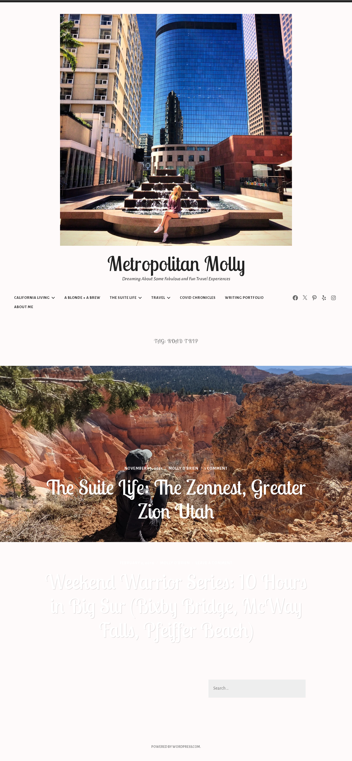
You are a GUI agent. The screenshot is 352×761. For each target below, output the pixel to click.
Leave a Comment (214, 563)
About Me (23, 307)
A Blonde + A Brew (82, 298)
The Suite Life (123, 298)
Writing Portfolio (244, 298)
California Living (32, 298)
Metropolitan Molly (176, 263)
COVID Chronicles (198, 298)
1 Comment (216, 468)
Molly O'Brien (183, 468)
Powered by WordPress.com (175, 747)
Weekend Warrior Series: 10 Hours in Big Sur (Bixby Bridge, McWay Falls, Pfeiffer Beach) (176, 605)
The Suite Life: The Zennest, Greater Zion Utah (176, 499)
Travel (158, 298)
